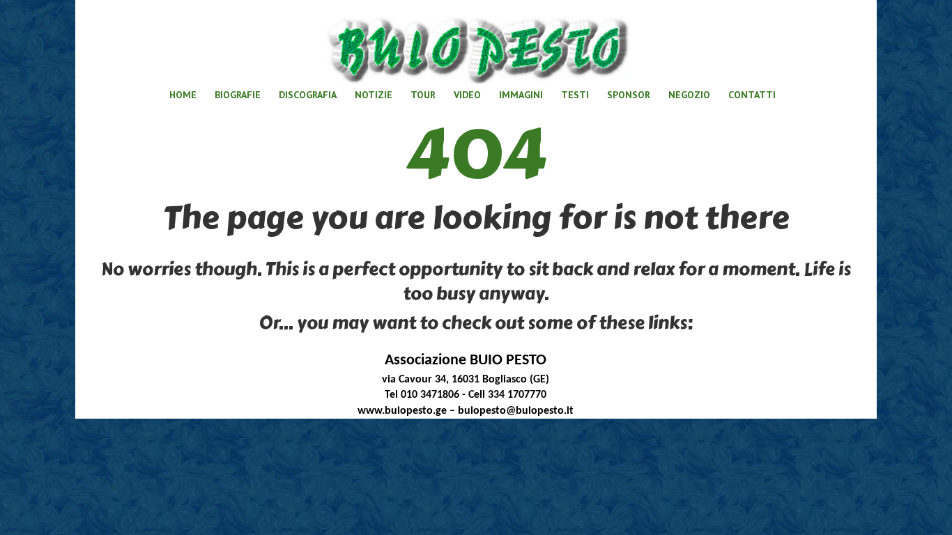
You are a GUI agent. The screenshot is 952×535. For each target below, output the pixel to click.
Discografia (308, 94)
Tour (423, 94)
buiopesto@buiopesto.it (516, 411)
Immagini (521, 94)
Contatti (752, 94)
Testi (575, 94)
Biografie (238, 94)
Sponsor (628, 94)
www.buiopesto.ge (402, 411)
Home (183, 94)
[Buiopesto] (476, 44)
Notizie (373, 94)
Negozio (689, 94)
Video (467, 94)
